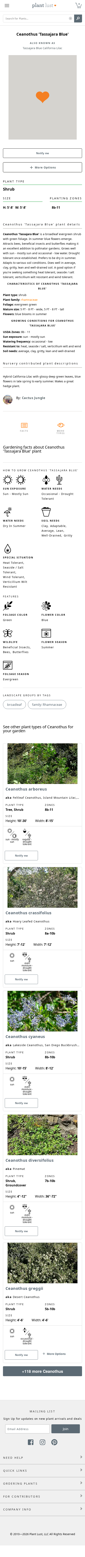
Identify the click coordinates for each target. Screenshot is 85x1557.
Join (65, 1429)
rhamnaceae (29, 300)
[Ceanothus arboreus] (42, 796)
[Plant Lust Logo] (44, 5)
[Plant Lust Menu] (6, 5)
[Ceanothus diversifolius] (42, 1170)
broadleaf (14, 704)
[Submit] (78, 18)
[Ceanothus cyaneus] (42, 1044)
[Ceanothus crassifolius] (42, 920)
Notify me (42, 153)
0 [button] (79, 3)
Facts (24, 430)
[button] (70, 18)
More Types (61, 432)
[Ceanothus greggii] (42, 1296)
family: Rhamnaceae (47, 704)
